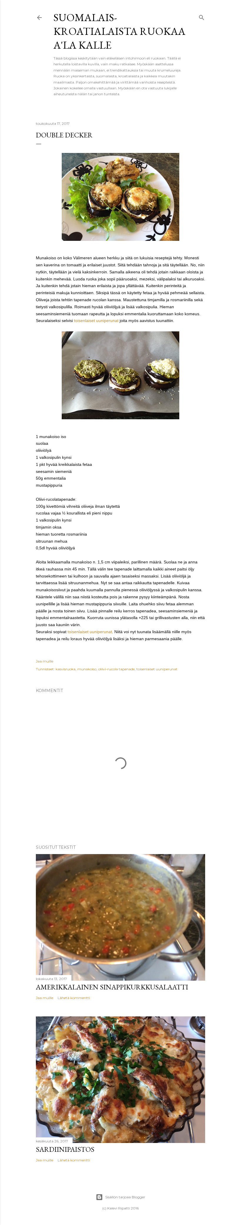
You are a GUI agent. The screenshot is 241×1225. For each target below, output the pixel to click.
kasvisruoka (66, 669)
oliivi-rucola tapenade (116, 669)
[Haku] (201, 16)
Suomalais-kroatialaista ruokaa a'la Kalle (119, 31)
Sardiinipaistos (65, 1149)
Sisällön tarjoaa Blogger (125, 1197)
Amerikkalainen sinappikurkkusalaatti (112, 986)
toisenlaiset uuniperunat (96, 320)
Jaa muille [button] (44, 661)
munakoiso (86, 669)
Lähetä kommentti (74, 998)
